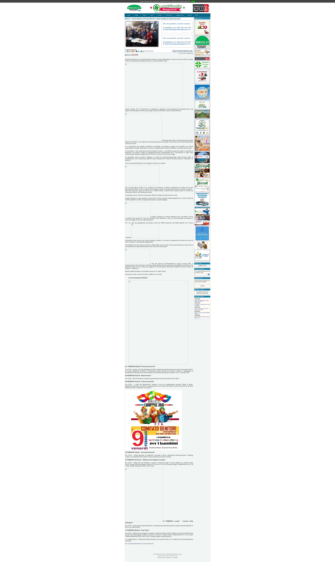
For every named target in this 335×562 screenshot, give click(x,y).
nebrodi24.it (175, 557)
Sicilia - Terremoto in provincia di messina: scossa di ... (201, 309)
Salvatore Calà (177, 12)
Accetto (193, 1)
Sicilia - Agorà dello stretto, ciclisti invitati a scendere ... (202, 301)
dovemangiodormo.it (167, 557)
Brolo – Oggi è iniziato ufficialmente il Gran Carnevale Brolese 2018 (139, 543)
